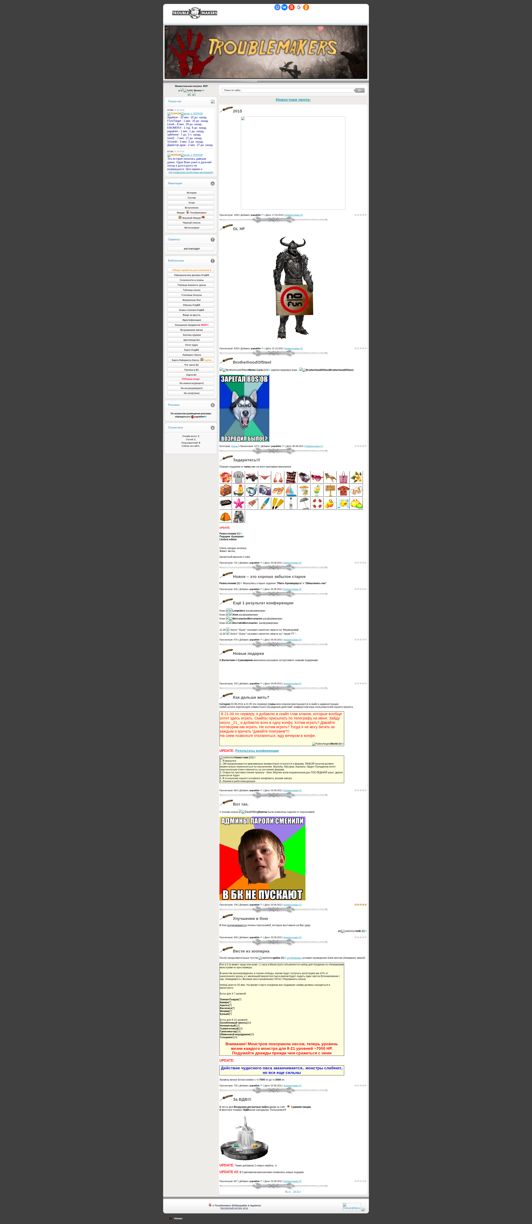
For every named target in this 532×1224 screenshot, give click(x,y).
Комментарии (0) (294, 215)
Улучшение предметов (192, 325)
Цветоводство (191, 340)
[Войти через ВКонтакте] (284, 7)
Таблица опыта (191, 290)
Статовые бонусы (191, 295)
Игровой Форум (191, 218)
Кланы (234, 446)
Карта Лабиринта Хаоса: (191, 360)
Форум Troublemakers (191, 212)
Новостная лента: (293, 99)
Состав (192, 197)
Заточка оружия (192, 335)
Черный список (192, 222)
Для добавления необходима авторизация (191, 172)
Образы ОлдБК (191, 305)
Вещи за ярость (192, 315)
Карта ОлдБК (191, 350)
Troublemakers (194, 13)
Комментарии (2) (294, 348)
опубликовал (294, 957)
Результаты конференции (257, 751)
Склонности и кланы (192, 280)
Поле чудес (191, 345)
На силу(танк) (192, 393)
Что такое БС (191, 365)
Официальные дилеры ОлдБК (191, 275)
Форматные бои (191, 300)
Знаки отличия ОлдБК (191, 310)
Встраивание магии (191, 330)
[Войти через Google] (299, 7)
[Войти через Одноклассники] (306, 7)
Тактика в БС (191, 370)
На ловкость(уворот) (192, 383)
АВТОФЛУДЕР (192, 249)
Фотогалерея (191, 227)
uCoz (245, 1208)
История (191, 192)
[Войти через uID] (277, 7)
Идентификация (191, 320)
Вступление (191, 207)
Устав (191, 202)
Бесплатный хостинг (231, 1208)
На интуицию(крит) (192, 388)
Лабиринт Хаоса (191, 355)
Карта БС (191, 375)
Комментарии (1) (314, 446)
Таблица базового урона (191, 285)
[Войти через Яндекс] (291, 7)
